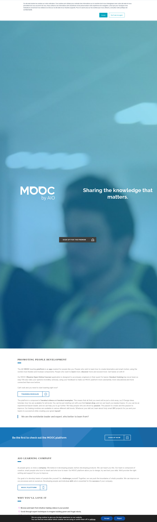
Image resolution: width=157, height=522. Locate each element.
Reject (119, 518)
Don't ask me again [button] (117, 15)
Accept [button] (103, 15)
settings (92, 519)
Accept (106, 518)
